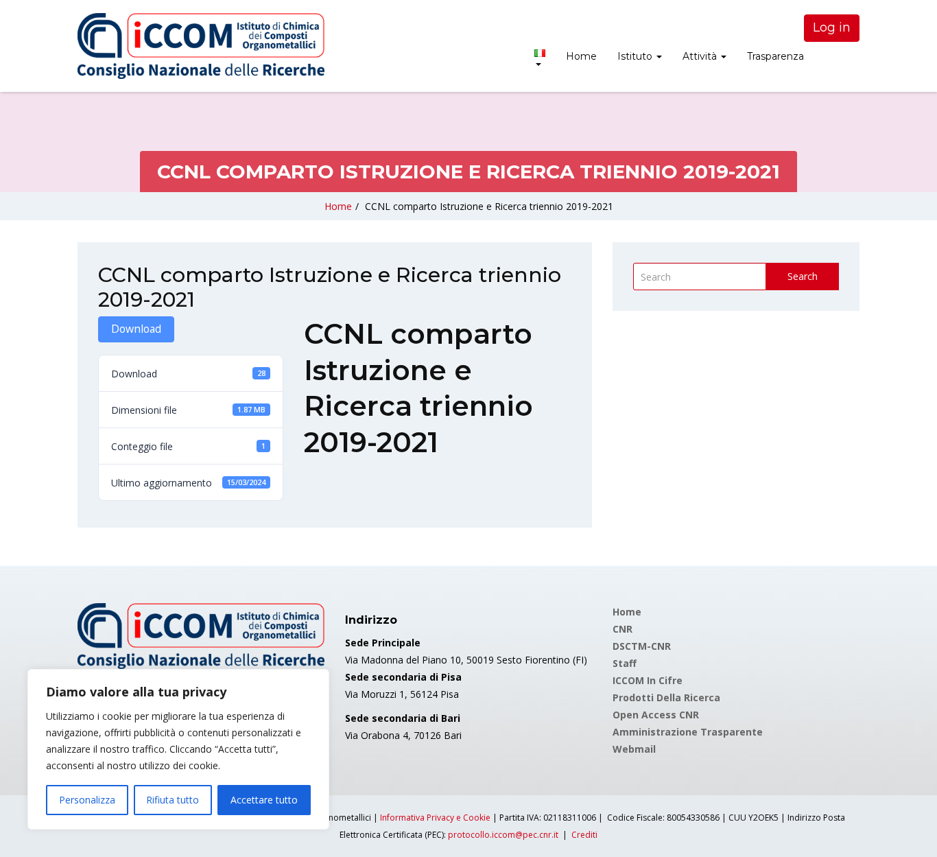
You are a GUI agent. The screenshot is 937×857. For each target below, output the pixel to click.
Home (581, 56)
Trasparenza (775, 56)
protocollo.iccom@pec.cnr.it (503, 835)
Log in (832, 27)
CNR (622, 628)
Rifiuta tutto (172, 799)
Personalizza (87, 799)
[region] (178, 749)
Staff (625, 663)
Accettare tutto (264, 799)
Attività (701, 56)
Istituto (636, 56)
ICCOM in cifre (648, 680)
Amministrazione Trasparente (688, 731)
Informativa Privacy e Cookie (435, 817)
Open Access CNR (656, 714)
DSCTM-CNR (642, 646)
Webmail (634, 748)
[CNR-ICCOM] (201, 46)
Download (136, 328)
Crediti (584, 835)
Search (802, 276)
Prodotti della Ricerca (666, 697)
